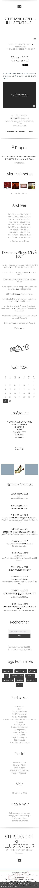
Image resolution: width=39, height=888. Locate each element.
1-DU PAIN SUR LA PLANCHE (19, 422)
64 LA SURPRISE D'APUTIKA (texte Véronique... (19, 518)
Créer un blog (15, 872)
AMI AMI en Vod (19, 60)
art (6, 676)
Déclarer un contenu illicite (11, 879)
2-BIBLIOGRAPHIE (19, 424)
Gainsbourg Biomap (19, 820)
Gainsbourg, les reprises (19, 813)
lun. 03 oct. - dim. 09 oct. (19, 229)
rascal (31, 121)
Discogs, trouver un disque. (19, 815)
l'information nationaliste (24, 267)
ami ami (13, 121)
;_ (24, 328)
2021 (19, 496)
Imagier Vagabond (19, 773)
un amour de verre (17, 676)
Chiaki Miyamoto (19, 717)
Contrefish (19, 706)
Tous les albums (20, 193)
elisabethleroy (26, 294)
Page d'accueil (20, 47)
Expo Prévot (19, 740)
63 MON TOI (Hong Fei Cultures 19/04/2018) (19, 532)
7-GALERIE (19, 437)
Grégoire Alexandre (19, 727)
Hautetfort (24, 872)
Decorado (8, 323)
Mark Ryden (19, 724)
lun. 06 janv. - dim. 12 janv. (19, 216)
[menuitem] (20, 44)
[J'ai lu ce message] (37, 883)
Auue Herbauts (19, 732)
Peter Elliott (19, 734)
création (19, 685)
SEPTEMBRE (11, 294)
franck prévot (31, 680)
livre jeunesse (8, 671)
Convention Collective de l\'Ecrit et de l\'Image (19, 720)
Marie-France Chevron (19, 742)
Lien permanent (20, 115)
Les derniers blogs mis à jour (9, 875)
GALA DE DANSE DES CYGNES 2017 (22, 49)
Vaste (16, 328)
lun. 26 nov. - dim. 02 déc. (19, 219)
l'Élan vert (32, 671)
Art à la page (19, 767)
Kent (20, 709)
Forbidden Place (20, 818)
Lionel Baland (24, 301)
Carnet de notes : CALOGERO (15, 272)
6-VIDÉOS (25, 118)
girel (19, 123)
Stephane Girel (8, 680)
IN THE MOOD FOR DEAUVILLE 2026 (26, 309)
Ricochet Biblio (19, 765)
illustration (20, 680)
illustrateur (30, 676)
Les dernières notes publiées (25, 875)
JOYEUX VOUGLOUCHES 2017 (20, 44)
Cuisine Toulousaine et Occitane (24, 316)
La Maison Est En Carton (19, 770)
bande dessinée (21, 671)
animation (22, 121)
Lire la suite (19, 163)
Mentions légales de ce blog (26, 879)
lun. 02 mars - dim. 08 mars (19, 237)
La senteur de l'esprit (25, 323)
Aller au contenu (8, 2)
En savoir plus (13, 886)
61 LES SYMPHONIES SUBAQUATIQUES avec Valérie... (19, 607)
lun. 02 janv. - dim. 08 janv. (19, 227)
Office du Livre (19, 762)
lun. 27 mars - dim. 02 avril (19, 224)
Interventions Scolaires (19, 579)
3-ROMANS (19, 427)
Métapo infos (25, 289)
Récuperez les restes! (11, 315)
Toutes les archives (20, 241)
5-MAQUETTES (19, 432)
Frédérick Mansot (19, 714)
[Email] (19, 7)
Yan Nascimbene (19, 711)
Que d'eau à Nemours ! (13, 279)
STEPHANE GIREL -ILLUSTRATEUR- (19, 20)
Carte (19, 448)
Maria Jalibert (19, 729)
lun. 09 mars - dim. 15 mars (19, 234)
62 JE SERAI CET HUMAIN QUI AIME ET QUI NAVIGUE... (20, 594)
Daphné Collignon (19, 737)
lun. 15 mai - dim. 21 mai (19, 222)
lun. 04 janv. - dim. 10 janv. (19, 214)
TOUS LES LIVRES (19, 793)
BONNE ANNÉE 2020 (19, 508)
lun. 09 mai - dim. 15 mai (19, 232)
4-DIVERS (19, 429)
